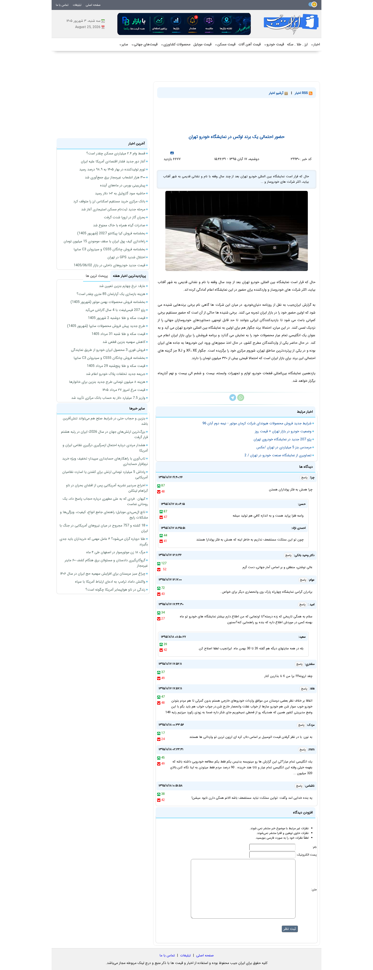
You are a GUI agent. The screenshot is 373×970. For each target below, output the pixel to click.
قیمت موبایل (202, 44)
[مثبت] (158, 485)
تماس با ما (62, 5)
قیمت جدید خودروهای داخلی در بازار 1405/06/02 (109, 265)
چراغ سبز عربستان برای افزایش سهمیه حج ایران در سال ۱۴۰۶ (102, 573)
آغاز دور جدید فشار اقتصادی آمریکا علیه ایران (113, 161)
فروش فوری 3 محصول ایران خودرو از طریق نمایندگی (108, 350)
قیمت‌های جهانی (144, 44)
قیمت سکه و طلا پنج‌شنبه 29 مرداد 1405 (116, 366)
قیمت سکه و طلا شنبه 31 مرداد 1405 (118, 334)
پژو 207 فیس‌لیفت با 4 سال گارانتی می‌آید (115, 310)
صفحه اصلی (93, 5)
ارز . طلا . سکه (297, 44)
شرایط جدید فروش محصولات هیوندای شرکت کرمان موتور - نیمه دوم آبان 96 (256, 423)
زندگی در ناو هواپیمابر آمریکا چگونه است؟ (115, 589)
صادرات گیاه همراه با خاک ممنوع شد (119, 225)
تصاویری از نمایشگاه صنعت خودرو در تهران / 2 (278, 455)
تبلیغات (77, 5)
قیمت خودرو (274, 44)
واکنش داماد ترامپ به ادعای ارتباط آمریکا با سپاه (110, 581)
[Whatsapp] (240, 400)
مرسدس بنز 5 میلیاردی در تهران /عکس (283, 447)
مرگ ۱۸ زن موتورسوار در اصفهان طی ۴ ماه (115, 552)
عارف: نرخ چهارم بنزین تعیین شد (122, 286)
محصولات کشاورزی (175, 44)
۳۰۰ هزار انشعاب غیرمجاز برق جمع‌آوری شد (115, 177)
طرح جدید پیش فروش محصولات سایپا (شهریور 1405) (106, 326)
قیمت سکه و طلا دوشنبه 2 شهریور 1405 (116, 318)
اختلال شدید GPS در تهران (126, 257)
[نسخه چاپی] (172, 152)
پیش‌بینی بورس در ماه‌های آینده (122, 185)
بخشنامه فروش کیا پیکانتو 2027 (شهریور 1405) (111, 233)
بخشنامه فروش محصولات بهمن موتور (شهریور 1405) (108, 302)
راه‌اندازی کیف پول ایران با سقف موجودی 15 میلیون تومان (104, 241)
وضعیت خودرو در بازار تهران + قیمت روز (283, 431)
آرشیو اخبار (276, 93)
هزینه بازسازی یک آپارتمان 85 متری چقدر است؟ (111, 294)
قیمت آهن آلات (250, 44)
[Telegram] (232, 400)
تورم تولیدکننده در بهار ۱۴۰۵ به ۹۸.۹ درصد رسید (112, 169)
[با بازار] (184, 24)
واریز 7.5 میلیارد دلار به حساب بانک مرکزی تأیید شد (108, 398)
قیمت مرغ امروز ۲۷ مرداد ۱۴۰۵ (123, 390)
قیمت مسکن (225, 44)
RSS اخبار (302, 93)
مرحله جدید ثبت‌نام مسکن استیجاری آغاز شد (113, 209)
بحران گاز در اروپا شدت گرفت (124, 217)
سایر (123, 44)
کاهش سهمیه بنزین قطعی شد (124, 342)
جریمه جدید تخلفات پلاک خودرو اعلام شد (115, 374)
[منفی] (158, 491)
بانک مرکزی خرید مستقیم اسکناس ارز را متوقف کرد (109, 201)
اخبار (315, 44)
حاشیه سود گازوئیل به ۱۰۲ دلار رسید (120, 193)
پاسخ (304, 477)
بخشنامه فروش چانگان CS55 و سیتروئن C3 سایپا (109, 249)
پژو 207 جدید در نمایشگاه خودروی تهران (282, 439)
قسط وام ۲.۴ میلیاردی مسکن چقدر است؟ (115, 153)
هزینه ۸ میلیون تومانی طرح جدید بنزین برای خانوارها (107, 382)
